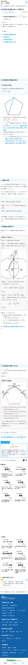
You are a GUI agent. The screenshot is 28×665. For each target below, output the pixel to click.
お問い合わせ (5, 655)
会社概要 (4, 647)
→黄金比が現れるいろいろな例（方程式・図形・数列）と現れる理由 (15, 128)
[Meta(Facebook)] (26, 460)
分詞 (21, 631)
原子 (21, 622)
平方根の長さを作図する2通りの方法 (12, 326)
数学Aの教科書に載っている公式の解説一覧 (14, 437)
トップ (3, 638)
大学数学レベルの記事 (7, 613)
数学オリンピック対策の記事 (8, 610)
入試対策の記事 (13, 605)
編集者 (9, 647)
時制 (17, 631)
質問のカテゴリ (10, 638)
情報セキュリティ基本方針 (20, 650)
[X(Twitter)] (24, 460)
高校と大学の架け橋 (13, 625)
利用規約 (14, 647)
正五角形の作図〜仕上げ (10, 42)
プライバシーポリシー (7, 650)
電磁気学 (16, 622)
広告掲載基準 (5, 652)
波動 (7, 622)
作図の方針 (6, 37)
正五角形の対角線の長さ (10, 34)
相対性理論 (4, 625)
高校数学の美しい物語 (9, 6)
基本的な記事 (5, 605)
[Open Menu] (26, 2)
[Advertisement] (14, 61)
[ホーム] (1, 6)
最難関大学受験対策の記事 (8, 608)
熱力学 (10, 622)
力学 (3, 622)
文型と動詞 (12, 631)
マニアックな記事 (21, 610)
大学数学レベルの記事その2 (8, 615)
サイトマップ (21, 652)
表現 (7, 631)
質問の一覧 (18, 638)
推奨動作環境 (13, 652)
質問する (4, 641)
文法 (3, 631)
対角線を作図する (8, 39)
